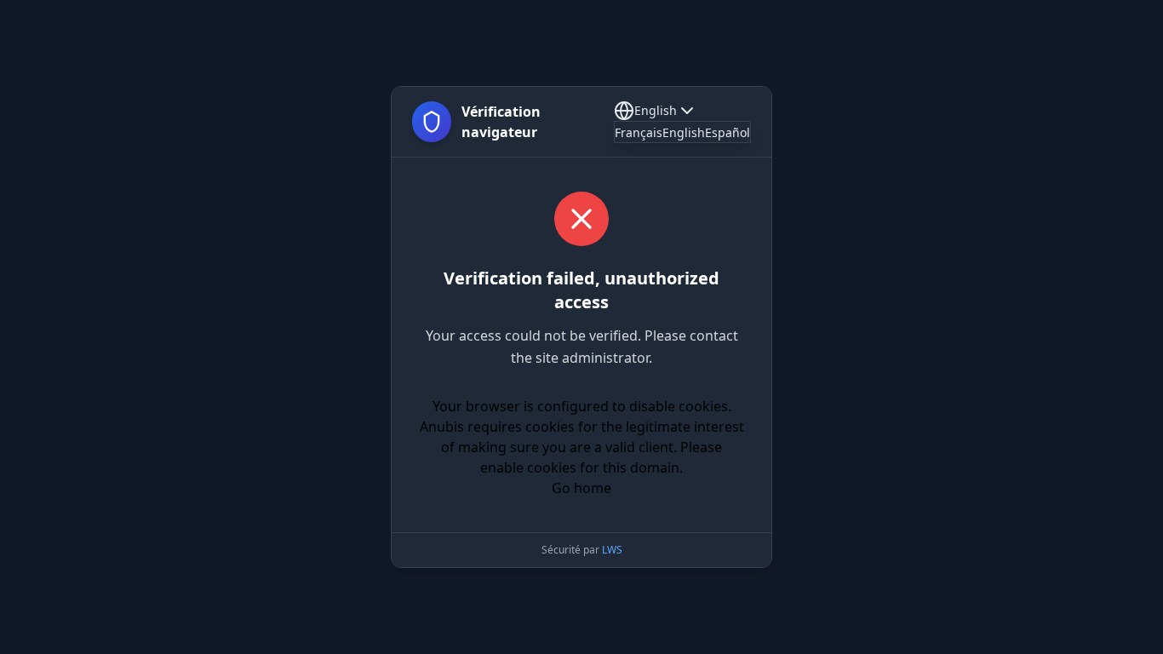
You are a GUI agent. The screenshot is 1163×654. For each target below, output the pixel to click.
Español (727, 132)
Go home (581, 488)
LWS (612, 549)
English (655, 110)
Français (638, 132)
